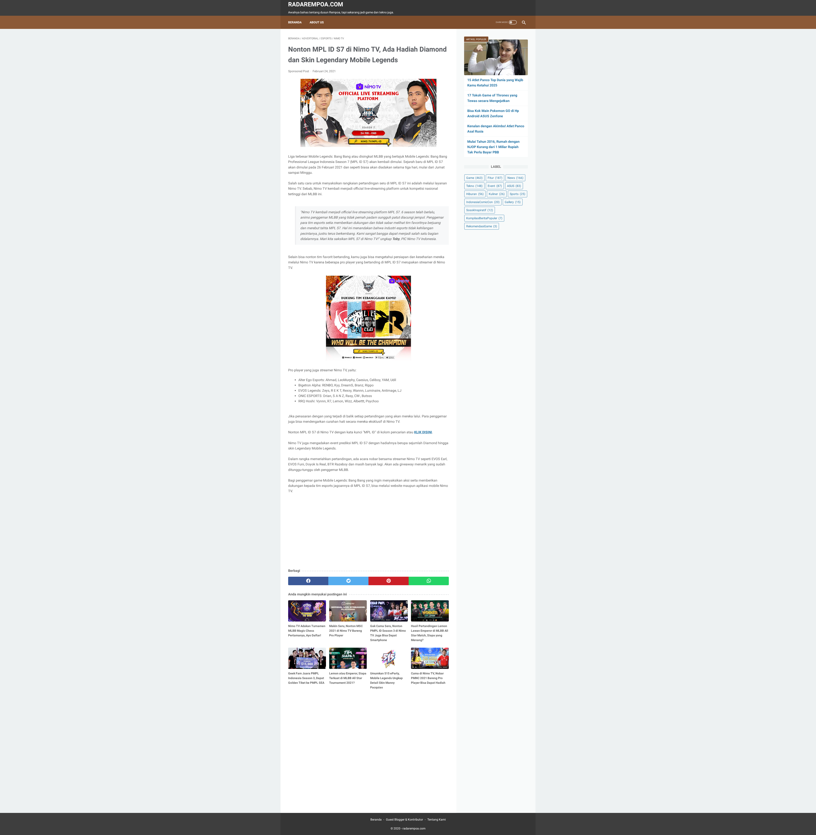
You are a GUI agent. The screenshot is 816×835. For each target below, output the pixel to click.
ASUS (514, 186)
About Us (317, 22)
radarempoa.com (315, 4)
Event (495, 186)
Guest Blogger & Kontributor (404, 819)
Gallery (513, 202)
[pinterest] (388, 581)
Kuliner (497, 194)
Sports (517, 194)
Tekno (474, 186)
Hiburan (475, 194)
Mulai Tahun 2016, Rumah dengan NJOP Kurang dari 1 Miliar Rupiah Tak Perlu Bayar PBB (493, 147)
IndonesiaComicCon (483, 202)
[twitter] (348, 581)
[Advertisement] (368, 534)
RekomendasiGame (481, 226)
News (515, 177)
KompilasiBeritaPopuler (484, 218)
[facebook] (308, 581)
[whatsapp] (429, 581)
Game (474, 177)
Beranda (295, 22)
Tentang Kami (436, 819)
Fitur (495, 177)
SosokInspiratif (479, 210)
